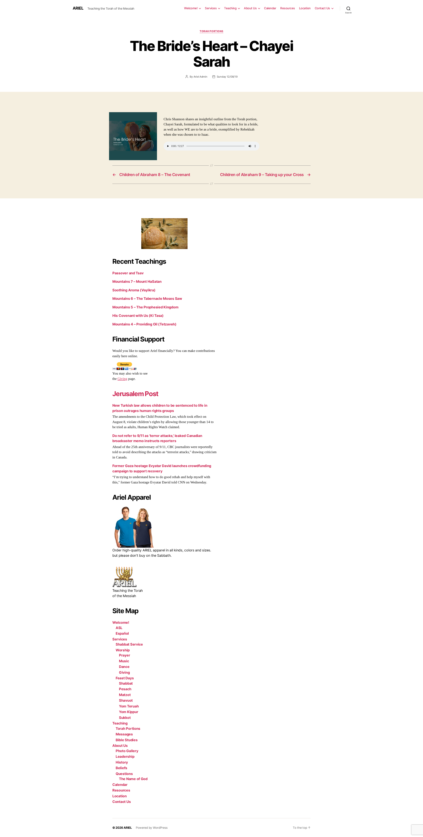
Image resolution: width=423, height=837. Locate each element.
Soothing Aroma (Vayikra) (133, 290)
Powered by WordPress (152, 827)
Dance (124, 667)
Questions (124, 774)
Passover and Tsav (127, 273)
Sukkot (125, 718)
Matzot (125, 695)
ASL (119, 628)
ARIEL (78, 8)
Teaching (230, 8)
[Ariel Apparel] (164, 527)
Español (122, 633)
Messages (124, 734)
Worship (123, 650)
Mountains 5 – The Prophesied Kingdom (145, 307)
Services (211, 8)
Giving (122, 379)
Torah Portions (211, 31)
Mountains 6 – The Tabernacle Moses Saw (147, 298)
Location (305, 8)
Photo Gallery (127, 751)
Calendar (270, 8)
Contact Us (322, 8)
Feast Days (125, 678)
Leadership (125, 756)
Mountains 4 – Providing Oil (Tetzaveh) (144, 324)
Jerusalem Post (135, 394)
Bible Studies (127, 740)
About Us (250, 8)
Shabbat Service (129, 644)
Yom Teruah (129, 706)
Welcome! (190, 8)
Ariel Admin (200, 76)
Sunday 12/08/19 (227, 76)
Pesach (125, 689)
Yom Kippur (128, 712)
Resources (287, 8)
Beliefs (121, 768)
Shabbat (126, 683)
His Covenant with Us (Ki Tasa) (138, 316)
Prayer (124, 655)
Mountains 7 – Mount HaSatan (137, 281)
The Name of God (133, 779)
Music (124, 661)
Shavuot (126, 700)
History (122, 762)
